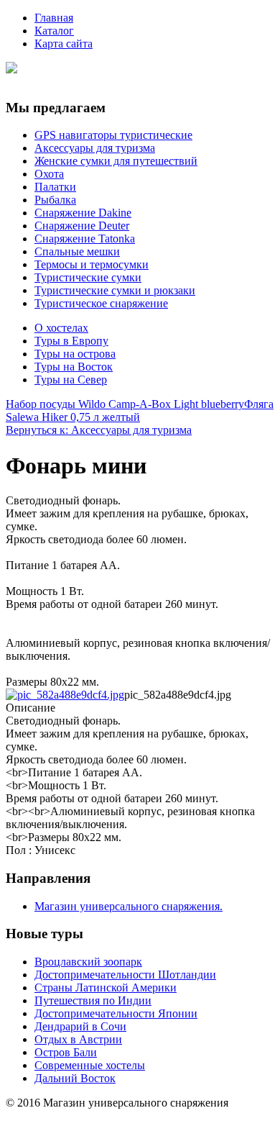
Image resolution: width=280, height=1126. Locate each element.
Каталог (54, 30)
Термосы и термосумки (91, 264)
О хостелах (61, 328)
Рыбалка (55, 200)
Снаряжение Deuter (81, 225)
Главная (53, 18)
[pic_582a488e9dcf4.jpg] (65, 695)
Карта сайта (63, 43)
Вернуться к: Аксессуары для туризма (99, 430)
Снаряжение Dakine (82, 212)
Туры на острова (75, 354)
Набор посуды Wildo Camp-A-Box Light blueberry (125, 404)
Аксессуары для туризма (94, 148)
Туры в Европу (71, 341)
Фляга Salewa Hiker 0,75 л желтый (140, 410)
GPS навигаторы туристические (113, 135)
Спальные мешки (77, 251)
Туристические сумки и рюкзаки (114, 290)
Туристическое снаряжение (101, 303)
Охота (49, 174)
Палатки (55, 187)
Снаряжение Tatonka (84, 238)
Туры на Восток (73, 366)
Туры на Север (70, 379)
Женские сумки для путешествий (115, 161)
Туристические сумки (87, 277)
